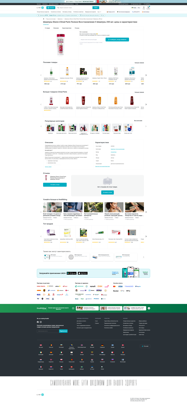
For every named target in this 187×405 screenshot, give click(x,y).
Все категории (138, 120)
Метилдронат (78, 255)
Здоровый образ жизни (144, 330)
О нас (76, 4)
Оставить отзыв (54, 184)
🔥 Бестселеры (145, 11)
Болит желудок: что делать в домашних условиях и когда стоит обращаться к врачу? (52, 214)
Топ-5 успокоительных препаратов (91, 214)
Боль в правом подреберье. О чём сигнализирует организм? (73, 214)
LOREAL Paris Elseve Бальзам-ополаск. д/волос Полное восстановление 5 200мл (51, 108)
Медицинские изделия (90, 11)
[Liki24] (40, 394)
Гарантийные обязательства (111, 321)
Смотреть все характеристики (102, 166)
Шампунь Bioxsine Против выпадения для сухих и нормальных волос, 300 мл (82, 79)
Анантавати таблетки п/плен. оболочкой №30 (51, 240)
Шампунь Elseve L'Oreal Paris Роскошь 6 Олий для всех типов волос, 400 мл (99, 108)
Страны (97, 323)
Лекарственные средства (43, 11)
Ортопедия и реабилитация (129, 334)
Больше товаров (139, 92)
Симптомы (141, 334)
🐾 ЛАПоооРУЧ (136, 11)
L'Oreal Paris (46, 24)
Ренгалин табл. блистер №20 (115, 239)
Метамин (53, 255)
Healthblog (147, 4)
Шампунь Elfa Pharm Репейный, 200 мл (113, 79)
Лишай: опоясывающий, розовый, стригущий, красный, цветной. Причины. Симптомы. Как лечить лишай (114, 214)
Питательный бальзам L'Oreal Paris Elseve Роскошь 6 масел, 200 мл (116, 108)
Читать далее (48, 166)
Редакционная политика (110, 323)
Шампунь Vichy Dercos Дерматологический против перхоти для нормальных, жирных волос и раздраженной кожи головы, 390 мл (51, 79)
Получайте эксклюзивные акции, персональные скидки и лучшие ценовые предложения (50, 326)
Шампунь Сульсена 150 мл (66, 78)
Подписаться (63, 331)
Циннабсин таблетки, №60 (66, 239)
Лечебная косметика (78, 11)
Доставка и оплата (53, 4)
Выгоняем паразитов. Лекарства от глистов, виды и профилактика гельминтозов (134, 214)
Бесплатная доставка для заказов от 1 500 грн (93, 15)
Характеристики (66, 28)
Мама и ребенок (143, 321)
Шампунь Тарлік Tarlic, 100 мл (99, 78)
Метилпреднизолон (103, 255)
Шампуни (60, 19)
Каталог (39, 4)
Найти (95, 7)
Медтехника (126, 332)
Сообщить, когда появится (118, 39)
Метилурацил (126, 255)
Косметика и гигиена (56, 11)
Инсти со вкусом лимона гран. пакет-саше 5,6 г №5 (82, 240)
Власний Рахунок (124, 4)
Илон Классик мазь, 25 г (98, 239)
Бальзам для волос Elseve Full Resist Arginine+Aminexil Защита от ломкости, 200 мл (132, 108)
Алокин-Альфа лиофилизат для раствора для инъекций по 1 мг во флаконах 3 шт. (131, 240)
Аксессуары (142, 332)
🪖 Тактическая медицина (123, 11)
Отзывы (77, 28)
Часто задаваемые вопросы (67, 4)
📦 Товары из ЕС (111, 11)
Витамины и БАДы (67, 11)
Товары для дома (143, 323)
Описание (56, 28)
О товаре (47, 28)
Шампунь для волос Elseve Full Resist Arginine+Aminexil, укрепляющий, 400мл (83, 108)
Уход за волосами (51, 19)
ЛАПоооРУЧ (142, 325)
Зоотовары (141, 327)
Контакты (45, 4)
